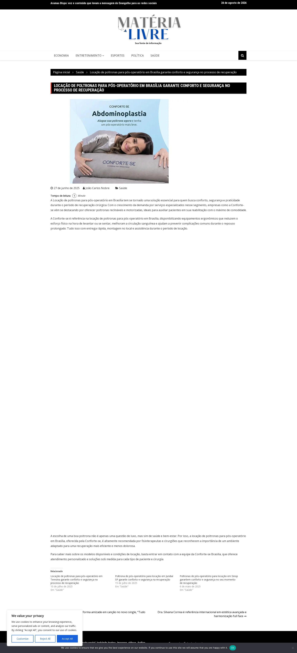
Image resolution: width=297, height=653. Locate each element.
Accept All (67, 638)
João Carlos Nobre (97, 188)
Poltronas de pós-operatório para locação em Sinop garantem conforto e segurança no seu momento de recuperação (209, 579)
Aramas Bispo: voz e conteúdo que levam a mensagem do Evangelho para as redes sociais (104, 3)
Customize (23, 638)
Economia (61, 55)
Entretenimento (88, 55)
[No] (292, 648)
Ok (232, 647)
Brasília (216, 554)
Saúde (155, 55)
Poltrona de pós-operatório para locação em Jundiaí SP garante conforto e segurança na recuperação (144, 577)
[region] (44, 628)
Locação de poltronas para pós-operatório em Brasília (88, 200)
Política (137, 55)
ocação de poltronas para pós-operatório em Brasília (124, 218)
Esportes (117, 55)
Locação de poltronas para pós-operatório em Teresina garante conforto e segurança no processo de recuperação (76, 579)
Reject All (45, 638)
